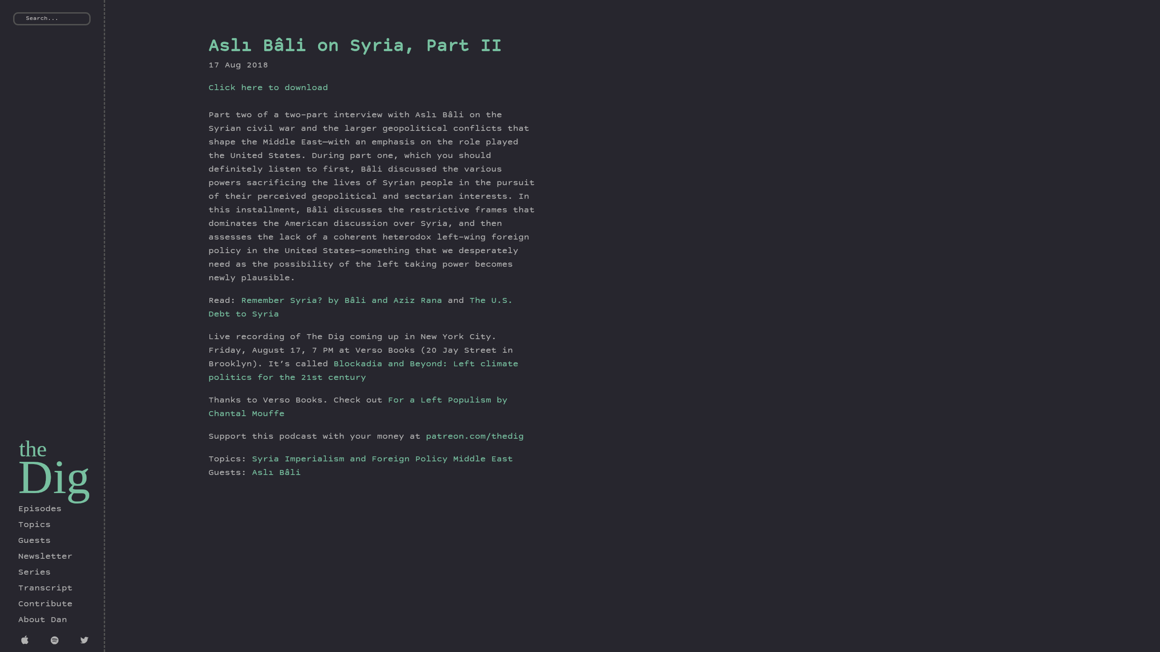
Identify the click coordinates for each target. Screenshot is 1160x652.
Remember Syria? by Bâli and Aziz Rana (341, 301)
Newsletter (45, 556)
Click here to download (268, 88)
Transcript (45, 588)
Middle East (483, 459)
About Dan (42, 620)
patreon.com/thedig (475, 436)
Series (34, 572)
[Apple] (27, 641)
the (33, 448)
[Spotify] (56, 641)
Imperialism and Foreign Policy (366, 459)
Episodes (40, 509)
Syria (265, 459)
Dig (54, 477)
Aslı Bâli (276, 473)
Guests (34, 541)
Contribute (45, 604)
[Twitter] (86, 641)
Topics (34, 525)
